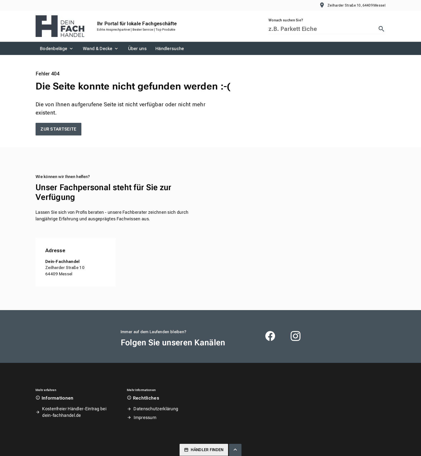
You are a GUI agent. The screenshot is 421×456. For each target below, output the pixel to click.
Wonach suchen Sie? (285, 20)
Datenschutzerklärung (156, 408)
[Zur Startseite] (60, 26)
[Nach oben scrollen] (235, 450)
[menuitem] (57, 48)
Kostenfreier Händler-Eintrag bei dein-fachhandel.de (74, 412)
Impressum (145, 417)
